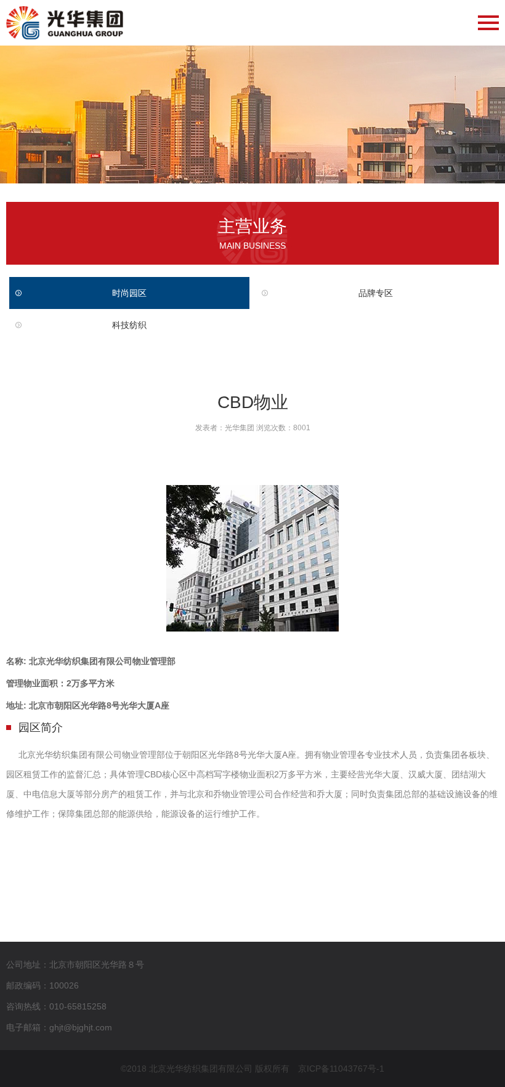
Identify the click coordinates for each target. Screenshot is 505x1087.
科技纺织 (129, 325)
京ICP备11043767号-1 (341, 1068)
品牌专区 (375, 293)
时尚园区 (129, 293)
